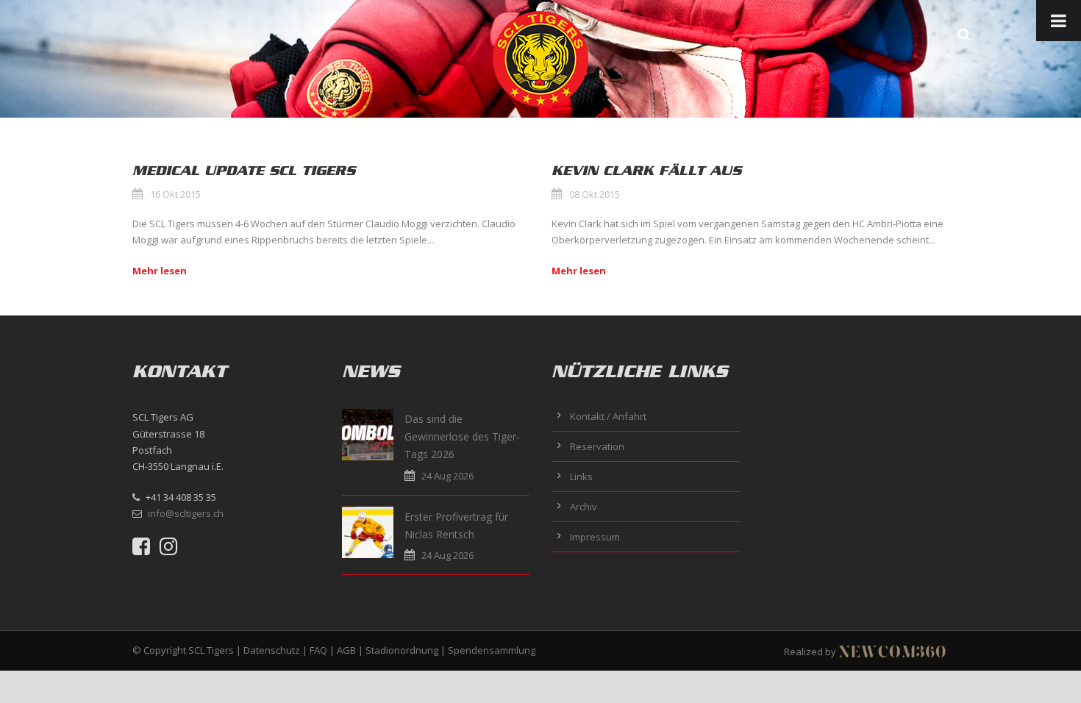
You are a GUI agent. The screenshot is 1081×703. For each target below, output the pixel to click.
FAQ (318, 650)
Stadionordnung (401, 650)
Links (581, 476)
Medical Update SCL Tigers (243, 171)
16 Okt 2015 (175, 194)
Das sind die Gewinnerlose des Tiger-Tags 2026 (462, 436)
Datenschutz (271, 650)
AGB (346, 650)
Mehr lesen (159, 270)
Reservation (597, 446)
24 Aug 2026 (447, 475)
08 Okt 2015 (594, 194)
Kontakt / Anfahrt (608, 416)
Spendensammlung (491, 650)
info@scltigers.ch (186, 513)
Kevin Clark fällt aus (646, 171)
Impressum (595, 536)
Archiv (583, 506)
